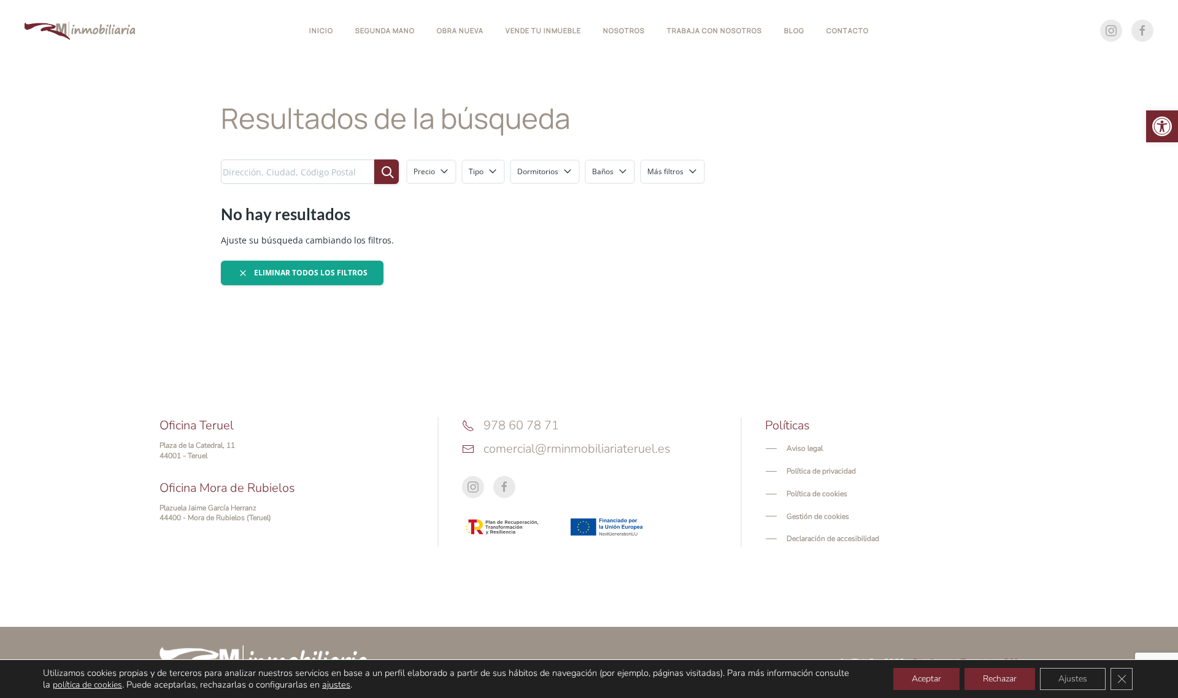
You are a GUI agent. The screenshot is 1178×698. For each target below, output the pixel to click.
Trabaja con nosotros (714, 30)
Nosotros (624, 30)
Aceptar (926, 679)
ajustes (336, 684)
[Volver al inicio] (80, 30)
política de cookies (87, 685)
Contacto (847, 30)
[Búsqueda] (386, 171)
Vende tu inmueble (543, 30)
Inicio (321, 30)
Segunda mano (385, 30)
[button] (1162, 126)
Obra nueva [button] (460, 30)
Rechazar (1000, 679)
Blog (794, 30)
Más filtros (665, 171)
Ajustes (1072, 679)
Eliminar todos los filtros (310, 272)
